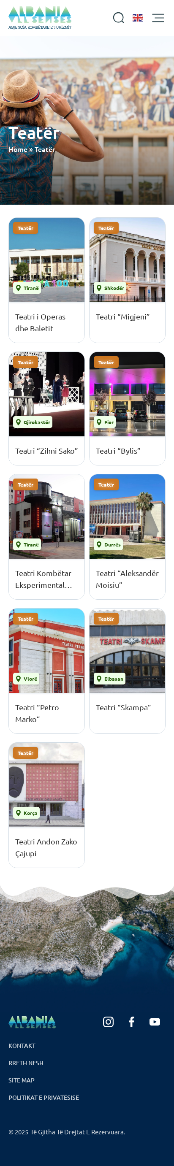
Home (17, 149)
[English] (138, 18)
